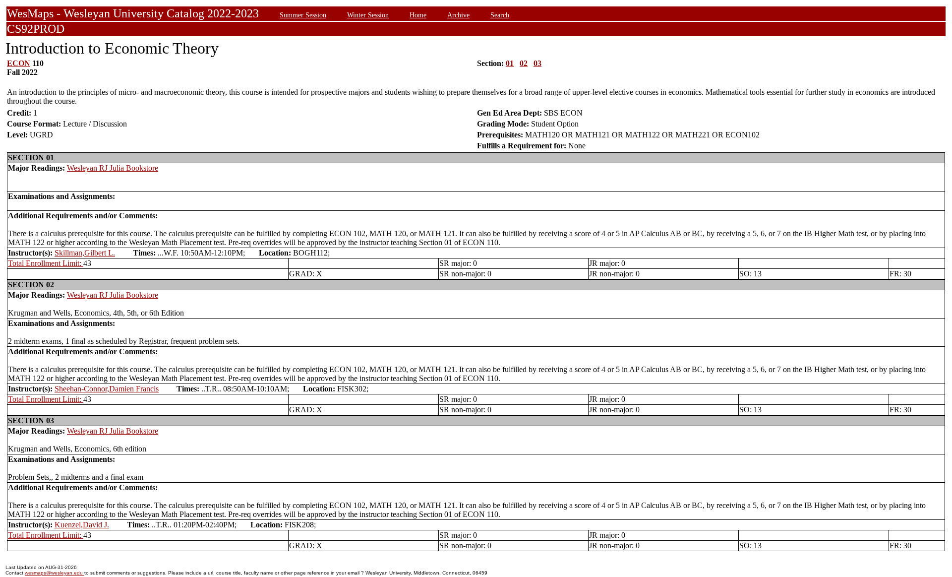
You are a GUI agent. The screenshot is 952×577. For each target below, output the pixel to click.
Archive (458, 15)
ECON (18, 63)
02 (524, 63)
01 (510, 63)
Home (418, 15)
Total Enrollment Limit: (45, 263)
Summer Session (303, 15)
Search (499, 15)
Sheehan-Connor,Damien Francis (107, 389)
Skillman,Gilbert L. (85, 253)
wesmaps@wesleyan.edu (54, 573)
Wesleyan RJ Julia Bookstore (112, 168)
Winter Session (368, 15)
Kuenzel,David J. (82, 524)
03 (537, 63)
